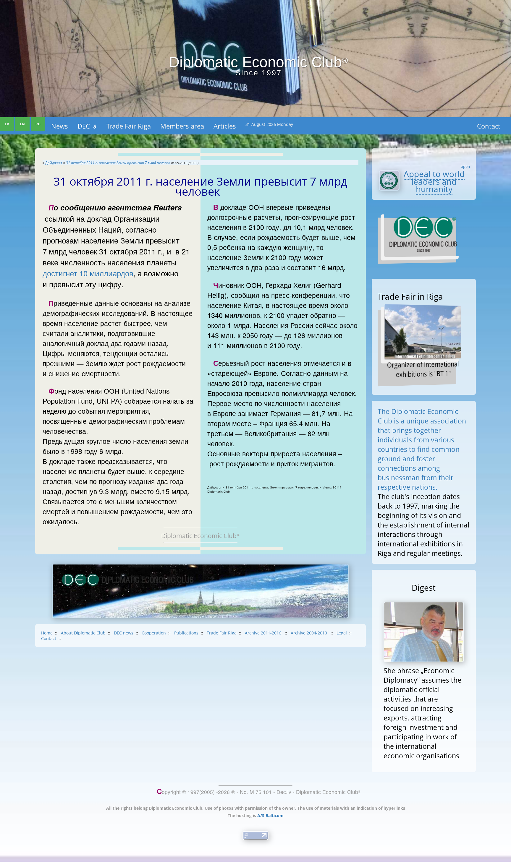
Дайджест (53, 162)
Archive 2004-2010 (309, 633)
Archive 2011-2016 (263, 633)
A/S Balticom (270, 815)
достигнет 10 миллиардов (88, 272)
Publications (186, 633)
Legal (342, 633)
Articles (225, 125)
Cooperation (154, 633)
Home (47, 633)
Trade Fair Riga (128, 125)
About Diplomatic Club (83, 633)
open (465, 166)
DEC (87, 125)
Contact (488, 125)
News (59, 125)
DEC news (123, 633)
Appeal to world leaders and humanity (434, 181)
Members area (182, 125)
